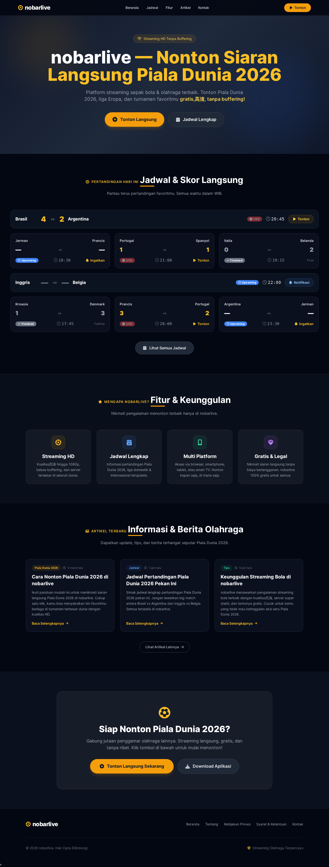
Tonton (300, 8)
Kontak (203, 8)
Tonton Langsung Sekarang (135, 766)
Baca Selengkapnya (48, 623)
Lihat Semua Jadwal (167, 348)
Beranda (132, 8)
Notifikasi (301, 282)
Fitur (169, 8)
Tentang (211, 824)
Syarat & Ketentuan (271, 824)
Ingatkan (97, 260)
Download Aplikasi (212, 766)
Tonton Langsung (138, 119)
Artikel (185, 8)
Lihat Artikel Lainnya (162, 647)
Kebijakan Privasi (237, 824)
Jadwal (152, 8)
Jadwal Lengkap (199, 119)
